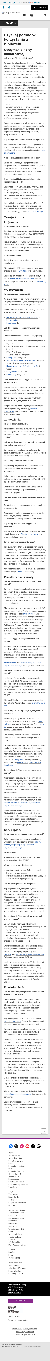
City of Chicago (14, 1316)
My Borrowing (29, 614)
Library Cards (13, 1197)
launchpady (8, 765)
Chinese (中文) (14, 1258)
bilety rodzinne (35, 762)
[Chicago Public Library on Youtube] (27, 1146)
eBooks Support (14, 1174)
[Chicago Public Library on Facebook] (11, 1146)
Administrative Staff (16, 1213)
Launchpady (11, 323)
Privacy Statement (30, 1329)
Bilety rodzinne (12, 320)
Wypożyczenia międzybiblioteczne (20, 360)
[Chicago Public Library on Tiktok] (33, 1146)
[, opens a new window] (15, 1312)
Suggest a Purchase (16, 1171)
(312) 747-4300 (14, 1292)
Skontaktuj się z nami (29, 534)
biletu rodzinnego (35, 211)
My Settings (22, 271)
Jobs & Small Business (17, 1268)
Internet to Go (22, 762)
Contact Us (20, 1301)
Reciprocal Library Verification (19, 1320)
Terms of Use (17, 1329)
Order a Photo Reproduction (13, 1178)
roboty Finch (19, 759)
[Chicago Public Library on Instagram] (22, 1146)
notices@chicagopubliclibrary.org (17, 1094)
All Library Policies (15, 1234)
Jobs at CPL (13, 1226)
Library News (13, 1223)
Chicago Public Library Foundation (16, 1219)
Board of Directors (15, 1216)
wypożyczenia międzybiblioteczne (30, 954)
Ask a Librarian (14, 1155)
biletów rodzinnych (11, 803)
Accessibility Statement (25, 1332)
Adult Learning (13, 1265)
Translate (36, 3)
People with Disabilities (17, 1203)
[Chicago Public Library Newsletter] (39, 1146)
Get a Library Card (15, 1158)
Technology (12, 1200)
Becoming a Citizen (15, 1274)
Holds (19, 572)
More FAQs (12, 1205)
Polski (10, 1255)
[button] (3, 7)
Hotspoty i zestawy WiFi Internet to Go (22, 317)
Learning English (14, 1271)
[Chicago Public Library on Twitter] (16, 1146)
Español (11, 1252)
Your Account (13, 1194)
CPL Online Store (14, 1242)
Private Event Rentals (16, 1182)
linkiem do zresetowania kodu (21, 279)
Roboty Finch (11, 358)
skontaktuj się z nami (12, 1021)
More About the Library (17, 1245)
